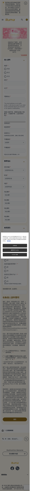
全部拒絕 (15, 245)
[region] (15, 245)
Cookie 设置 (15, 254)
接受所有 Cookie (15, 250)
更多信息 (9, 241)
